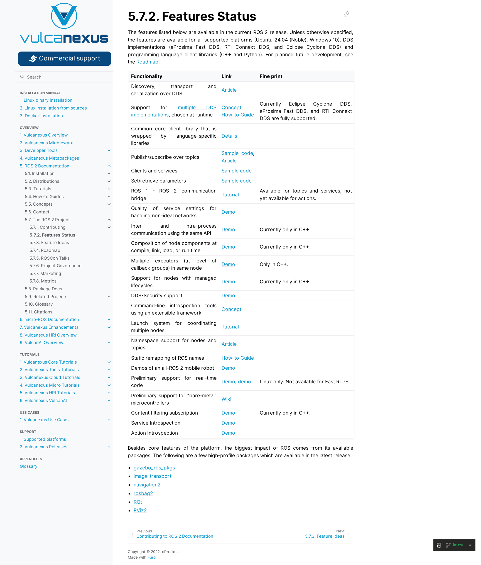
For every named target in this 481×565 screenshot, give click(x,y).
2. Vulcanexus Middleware (46, 142)
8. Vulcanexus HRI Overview (48, 335)
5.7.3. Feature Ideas (49, 242)
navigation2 (147, 485)
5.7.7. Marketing (45, 273)
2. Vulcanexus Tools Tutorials (49, 369)
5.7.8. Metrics (43, 281)
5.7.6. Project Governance (56, 265)
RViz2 (140, 510)
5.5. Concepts (39, 204)
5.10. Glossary (39, 304)
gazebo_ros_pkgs (154, 468)
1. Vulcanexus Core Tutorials (48, 362)
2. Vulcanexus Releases (43, 446)
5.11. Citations (38, 312)
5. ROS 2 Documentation (44, 166)
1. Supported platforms (43, 439)
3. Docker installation (41, 115)
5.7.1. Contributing (47, 227)
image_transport (152, 476)
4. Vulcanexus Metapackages (49, 158)
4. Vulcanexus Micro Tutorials (50, 385)
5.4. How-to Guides (44, 196)
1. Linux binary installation (46, 100)
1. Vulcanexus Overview (44, 135)
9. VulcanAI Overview (41, 342)
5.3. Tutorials (38, 188)
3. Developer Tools (39, 150)
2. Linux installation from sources (53, 108)
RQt (138, 502)
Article (229, 90)
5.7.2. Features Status (52, 235)
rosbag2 (143, 493)
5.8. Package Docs (43, 288)
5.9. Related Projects (46, 296)
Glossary (29, 466)
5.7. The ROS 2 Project (47, 219)
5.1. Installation (40, 173)
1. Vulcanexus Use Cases (45, 419)
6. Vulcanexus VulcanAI (43, 400)
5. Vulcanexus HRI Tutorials (47, 392)
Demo (228, 264)
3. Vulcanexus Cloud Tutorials (50, 377)
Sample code (237, 153)
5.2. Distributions (42, 181)
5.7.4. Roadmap (45, 250)
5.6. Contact (37, 212)
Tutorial (230, 195)
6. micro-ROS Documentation (49, 319)
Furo (152, 557)
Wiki (226, 399)
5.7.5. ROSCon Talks (50, 258)
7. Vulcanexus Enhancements (49, 327)
